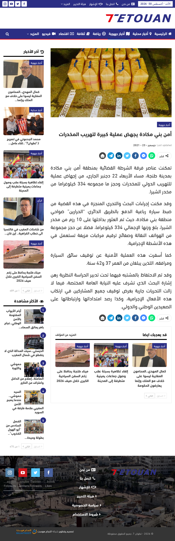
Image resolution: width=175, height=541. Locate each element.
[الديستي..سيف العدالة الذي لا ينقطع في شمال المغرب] (34, 342)
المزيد (66, 3)
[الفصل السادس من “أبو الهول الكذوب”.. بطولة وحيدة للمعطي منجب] (34, 427)
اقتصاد (64, 34)
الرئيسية (160, 34)
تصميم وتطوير (66, 531)
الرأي (39, 200)
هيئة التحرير (79, 3)
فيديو (46, 34)
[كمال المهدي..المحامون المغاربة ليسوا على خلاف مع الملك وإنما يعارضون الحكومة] (149, 355)
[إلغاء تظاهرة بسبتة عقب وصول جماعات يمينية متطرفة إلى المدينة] (111, 355)
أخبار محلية (140, 34)
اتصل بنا (110, 3)
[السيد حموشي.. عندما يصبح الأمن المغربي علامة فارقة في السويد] (34, 397)
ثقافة (81, 34)
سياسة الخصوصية (85, 505)
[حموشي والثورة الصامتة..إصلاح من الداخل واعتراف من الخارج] (34, 369)
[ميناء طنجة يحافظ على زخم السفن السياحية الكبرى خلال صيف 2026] (72, 355)
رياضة (97, 34)
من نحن (126, 3)
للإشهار (93, 3)
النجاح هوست (44, 531)
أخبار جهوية (117, 34)
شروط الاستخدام (85, 514)
